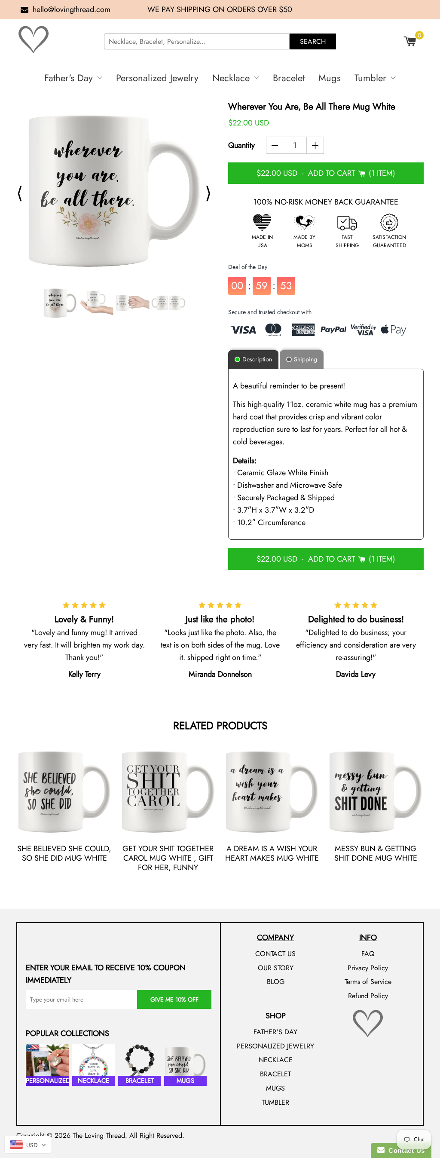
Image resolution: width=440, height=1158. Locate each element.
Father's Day (68, 78)
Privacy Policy (368, 968)
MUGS (275, 1088)
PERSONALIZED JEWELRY (275, 1046)
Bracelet (289, 78)
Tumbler (370, 78)
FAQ (368, 954)
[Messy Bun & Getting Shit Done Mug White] (376, 792)
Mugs (329, 78)
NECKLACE (276, 1060)
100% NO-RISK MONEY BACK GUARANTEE (326, 202)
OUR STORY (275, 968)
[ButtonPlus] (315, 145)
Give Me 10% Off (174, 999)
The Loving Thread (99, 1135)
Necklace (231, 78)
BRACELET (275, 1074)
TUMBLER (275, 1102)
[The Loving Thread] (57, 39)
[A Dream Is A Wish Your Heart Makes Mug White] (272, 792)
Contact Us (405, 1150)
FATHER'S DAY (275, 1032)
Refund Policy (368, 996)
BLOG (275, 982)
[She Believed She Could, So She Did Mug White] (64, 792)
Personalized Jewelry (157, 78)
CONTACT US (275, 954)
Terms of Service (368, 982)
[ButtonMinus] (275, 145)
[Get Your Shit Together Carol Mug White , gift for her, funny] (168, 792)
